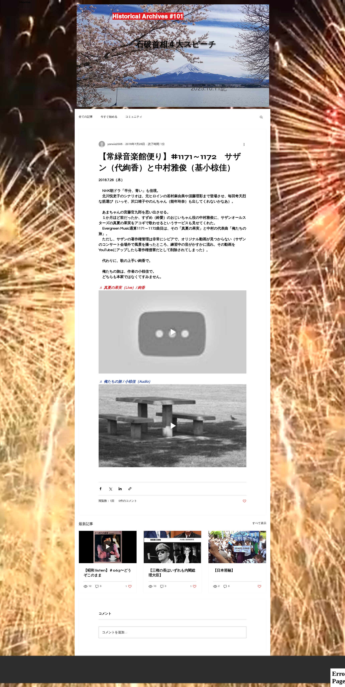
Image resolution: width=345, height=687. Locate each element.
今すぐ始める (109, 116)
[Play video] (172, 331)
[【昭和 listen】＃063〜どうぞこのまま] (108, 547)
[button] (261, 116)
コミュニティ (133, 116)
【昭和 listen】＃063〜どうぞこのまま (107, 572)
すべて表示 (259, 523)
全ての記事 (86, 116)
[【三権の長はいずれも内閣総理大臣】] (172, 547)
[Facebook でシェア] (100, 489)
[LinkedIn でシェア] (120, 489)
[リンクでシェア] (130, 489)
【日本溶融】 (224, 570)
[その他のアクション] (244, 144)
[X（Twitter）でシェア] (110, 489)
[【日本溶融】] (237, 547)
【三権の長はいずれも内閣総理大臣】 (172, 572)
